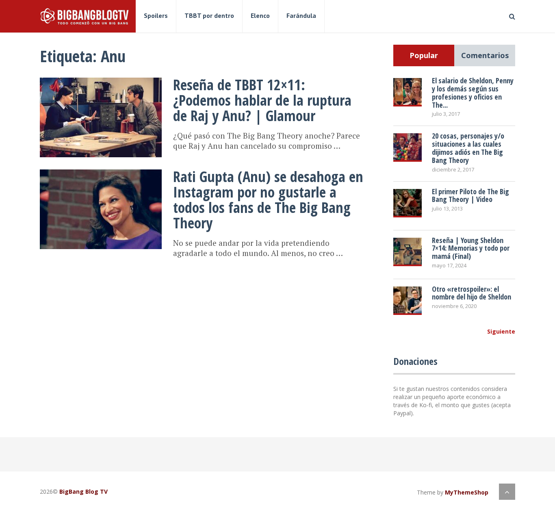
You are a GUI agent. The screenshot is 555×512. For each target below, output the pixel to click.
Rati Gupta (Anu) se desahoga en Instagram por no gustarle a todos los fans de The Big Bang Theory (268, 200)
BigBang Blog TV (83, 491)
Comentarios (485, 55)
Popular (424, 55)
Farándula (301, 15)
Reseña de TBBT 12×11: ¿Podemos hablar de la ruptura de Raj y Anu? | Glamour (262, 100)
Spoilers (156, 15)
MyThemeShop (466, 492)
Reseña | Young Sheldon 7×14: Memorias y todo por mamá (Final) (470, 248)
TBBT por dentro (209, 15)
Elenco (260, 15)
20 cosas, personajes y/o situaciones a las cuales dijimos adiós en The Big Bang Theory (468, 148)
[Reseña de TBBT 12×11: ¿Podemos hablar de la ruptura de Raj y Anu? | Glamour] (101, 117)
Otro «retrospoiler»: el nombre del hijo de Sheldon (471, 293)
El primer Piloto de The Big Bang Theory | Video (470, 195)
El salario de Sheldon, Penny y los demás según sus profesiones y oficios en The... (473, 92)
